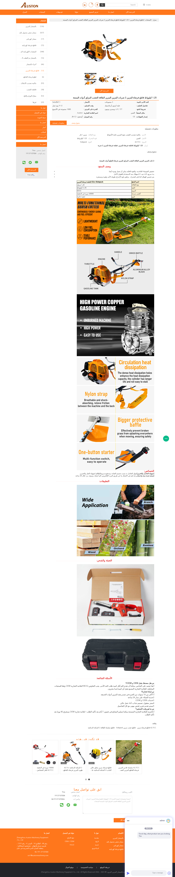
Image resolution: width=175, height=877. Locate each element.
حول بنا (43, 108)
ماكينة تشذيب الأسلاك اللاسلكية (31, 83)
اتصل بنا (111, 12)
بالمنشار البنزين (35, 26)
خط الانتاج (70, 838)
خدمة (97, 845)
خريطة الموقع (105, 867)
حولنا (76, 12)
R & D (72, 845)
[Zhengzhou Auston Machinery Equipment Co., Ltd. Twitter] (91, 5)
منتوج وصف (75, 123)
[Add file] (169, 873)
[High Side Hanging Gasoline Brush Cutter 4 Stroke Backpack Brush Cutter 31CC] (104, 48)
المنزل (24, 12)
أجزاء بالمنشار (35, 64)
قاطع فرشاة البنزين (35, 71)
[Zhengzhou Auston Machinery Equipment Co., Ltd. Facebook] (97, 5)
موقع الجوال (69, 867)
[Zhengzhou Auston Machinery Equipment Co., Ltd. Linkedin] (84, 5)
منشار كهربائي (35, 39)
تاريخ (97, 841)
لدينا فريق (95, 848)
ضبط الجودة (42, 118)
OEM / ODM (69, 841)
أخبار (44, 127)
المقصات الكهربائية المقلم (31, 52)
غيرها (38, 102)
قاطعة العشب (35, 90)
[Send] (128, 873)
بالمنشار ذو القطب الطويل (31, 58)
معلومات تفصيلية (58, 123)
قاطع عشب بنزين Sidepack (126, 728)
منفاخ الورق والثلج (34, 96)
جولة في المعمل (40, 113)
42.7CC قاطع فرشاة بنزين (146, 728)
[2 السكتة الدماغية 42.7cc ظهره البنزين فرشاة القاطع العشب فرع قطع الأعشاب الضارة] (73, 753)
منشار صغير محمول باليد (31, 33)
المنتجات (42, 12)
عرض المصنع (93, 12)
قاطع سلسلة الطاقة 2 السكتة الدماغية (101, 728)
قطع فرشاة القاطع (33, 77)
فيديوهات (59, 12)
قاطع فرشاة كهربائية (33, 45)
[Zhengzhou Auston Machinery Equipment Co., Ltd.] (36, 162)
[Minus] (128, 820)
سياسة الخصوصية (87, 867)
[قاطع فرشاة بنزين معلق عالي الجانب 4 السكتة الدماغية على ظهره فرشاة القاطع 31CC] (101, 753)
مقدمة (96, 838)
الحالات (43, 132)
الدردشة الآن (130, 12)
